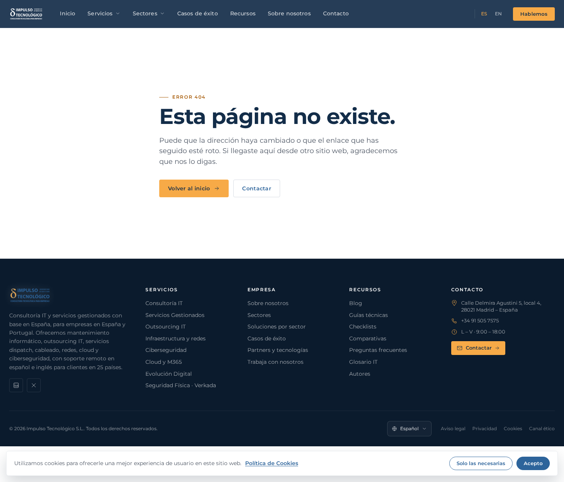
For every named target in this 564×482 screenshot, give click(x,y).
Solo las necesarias (481, 463)
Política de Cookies (271, 463)
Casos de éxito (197, 13)
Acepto (533, 463)
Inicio (67, 13)
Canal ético (542, 428)
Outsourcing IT (165, 326)
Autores (359, 373)
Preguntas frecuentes (378, 350)
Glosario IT (363, 361)
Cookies (513, 428)
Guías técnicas (368, 315)
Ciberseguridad (165, 350)
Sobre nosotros (289, 13)
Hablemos (534, 14)
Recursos (243, 13)
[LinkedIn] (16, 385)
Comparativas (367, 338)
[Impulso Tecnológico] (26, 14)
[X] (34, 385)
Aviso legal (453, 428)
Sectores (145, 13)
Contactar (256, 188)
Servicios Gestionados (174, 315)
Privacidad (484, 428)
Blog (355, 303)
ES (484, 14)
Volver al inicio (189, 188)
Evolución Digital (168, 373)
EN (498, 14)
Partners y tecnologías (277, 350)
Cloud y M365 (163, 361)
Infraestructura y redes (175, 338)
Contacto (336, 13)
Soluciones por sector (276, 326)
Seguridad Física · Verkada (180, 385)
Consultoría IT (164, 303)
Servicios (99, 13)
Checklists (362, 326)
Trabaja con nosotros (275, 361)
